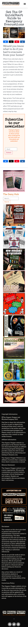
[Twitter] (14, 624)
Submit (8, 152)
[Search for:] (11, 198)
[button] (24, 4)
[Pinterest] (18, 624)
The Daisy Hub (11, 194)
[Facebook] (10, 624)
